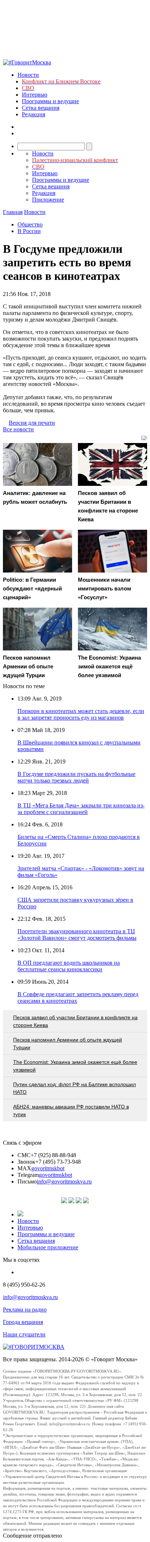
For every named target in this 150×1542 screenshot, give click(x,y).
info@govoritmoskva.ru (64, 1181)
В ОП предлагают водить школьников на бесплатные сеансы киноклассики (68, 966)
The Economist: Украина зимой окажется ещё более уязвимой (75, 1066)
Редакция (33, 114)
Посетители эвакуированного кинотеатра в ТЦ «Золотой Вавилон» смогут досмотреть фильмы (77, 934)
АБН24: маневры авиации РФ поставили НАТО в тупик (71, 1110)
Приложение (48, 199)
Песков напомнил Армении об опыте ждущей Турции (67, 1043)
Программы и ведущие (50, 101)
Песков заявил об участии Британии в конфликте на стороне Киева (75, 1021)
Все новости (18, 429)
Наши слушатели (24, 1334)
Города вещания (23, 1322)
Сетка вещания (40, 108)
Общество (30, 224)
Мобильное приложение (47, 1247)
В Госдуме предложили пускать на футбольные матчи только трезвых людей (76, 777)
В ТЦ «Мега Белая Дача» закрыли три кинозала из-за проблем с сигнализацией (81, 808)
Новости (28, 75)
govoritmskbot (47, 1168)
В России (29, 231)
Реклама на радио (25, 1309)
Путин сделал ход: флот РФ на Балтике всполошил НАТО (74, 1088)
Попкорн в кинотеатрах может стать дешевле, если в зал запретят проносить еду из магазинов (80, 714)
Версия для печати (32, 423)
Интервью (34, 94)
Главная (13, 212)
